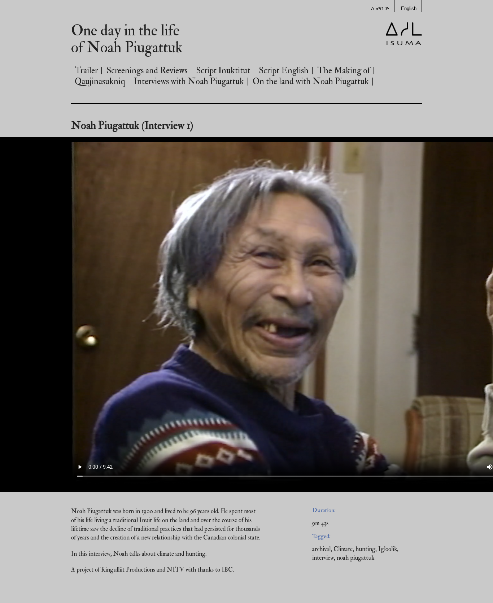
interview (323, 558)
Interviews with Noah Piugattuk (189, 81)
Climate (343, 549)
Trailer (86, 70)
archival (321, 549)
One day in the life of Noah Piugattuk (127, 39)
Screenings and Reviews (146, 70)
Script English (284, 70)
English (408, 8)
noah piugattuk (355, 558)
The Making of (343, 70)
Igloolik (387, 549)
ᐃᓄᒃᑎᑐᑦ (380, 8)
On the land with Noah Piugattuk (311, 81)
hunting (365, 549)
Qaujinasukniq (100, 81)
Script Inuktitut (223, 70)
